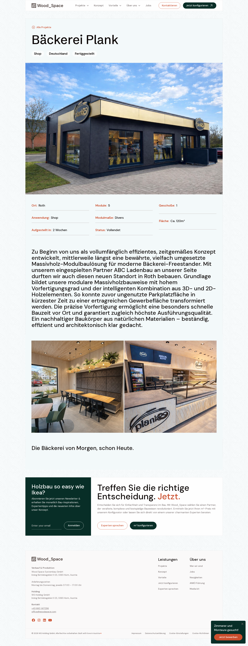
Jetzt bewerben (228, 637)
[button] (82, 5)
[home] (47, 5)
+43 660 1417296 (40, 608)
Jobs (148, 5)
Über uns (132, 5)
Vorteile (113, 5)
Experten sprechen (168, 588)
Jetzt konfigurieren (168, 583)
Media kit (194, 588)
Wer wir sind (196, 566)
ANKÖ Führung (197, 583)
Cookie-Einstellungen (179, 633)
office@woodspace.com (44, 611)
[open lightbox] (77, 387)
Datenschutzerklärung (155, 633)
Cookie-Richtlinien (200, 633)
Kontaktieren (169, 5)
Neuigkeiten (196, 577)
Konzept (99, 5)
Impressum (136, 633)
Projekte (80, 5)
